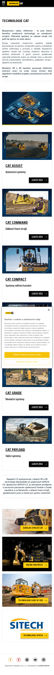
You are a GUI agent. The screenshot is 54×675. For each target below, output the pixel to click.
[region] (27, 337)
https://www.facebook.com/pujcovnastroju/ (19, 660)
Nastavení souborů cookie (27, 362)
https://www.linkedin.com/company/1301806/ (44, 660)
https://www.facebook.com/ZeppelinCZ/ (10, 660)
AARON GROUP (43, 666)
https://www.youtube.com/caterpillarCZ (35, 660)
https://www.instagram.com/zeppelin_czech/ (27, 660)
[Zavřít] (49, 310)
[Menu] (3, 2)
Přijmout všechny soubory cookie (27, 355)
